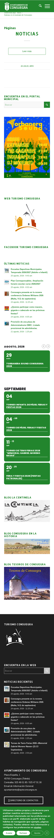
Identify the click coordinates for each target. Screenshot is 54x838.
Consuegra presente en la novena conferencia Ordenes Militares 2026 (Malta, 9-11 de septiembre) (27, 295)
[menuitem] (39, 6)
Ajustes (37, 833)
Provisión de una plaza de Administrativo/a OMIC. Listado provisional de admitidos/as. (25, 325)
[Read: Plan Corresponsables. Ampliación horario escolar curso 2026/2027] (6, 282)
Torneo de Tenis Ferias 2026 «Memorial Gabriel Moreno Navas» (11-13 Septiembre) (29, 746)
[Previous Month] (44, 346)
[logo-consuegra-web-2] (22, 6)
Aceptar (9, 833)
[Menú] (46, 6)
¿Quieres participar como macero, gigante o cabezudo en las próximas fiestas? (28, 310)
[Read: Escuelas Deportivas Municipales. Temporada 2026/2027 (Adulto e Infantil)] (6, 270)
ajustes (37, 827)
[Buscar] (39, 6)
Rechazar (23, 833)
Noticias (27, 33)
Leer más (27, 51)
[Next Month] (48, 346)
